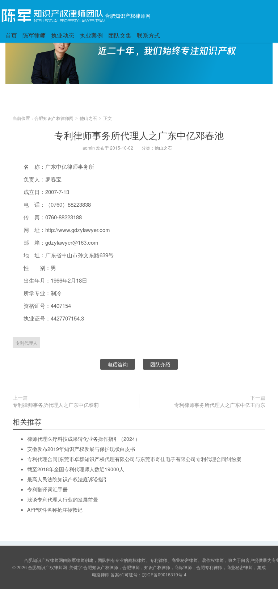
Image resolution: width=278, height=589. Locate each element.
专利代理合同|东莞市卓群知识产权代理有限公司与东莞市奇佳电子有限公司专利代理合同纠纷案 (134, 459)
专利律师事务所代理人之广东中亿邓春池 (139, 135)
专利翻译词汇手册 (47, 489)
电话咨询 (118, 364)
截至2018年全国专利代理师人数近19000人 (75, 469)
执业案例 (91, 35)
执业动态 (62, 35)
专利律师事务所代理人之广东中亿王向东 (219, 404)
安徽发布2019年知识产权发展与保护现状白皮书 (81, 448)
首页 (11, 35)
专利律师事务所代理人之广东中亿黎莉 (56, 404)
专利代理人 (26, 343)
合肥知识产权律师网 (128, 15)
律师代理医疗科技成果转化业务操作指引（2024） (83, 438)
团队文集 (119, 35)
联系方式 (148, 35)
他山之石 (88, 118)
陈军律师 (34, 35)
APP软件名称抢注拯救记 (55, 509)
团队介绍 (160, 364)
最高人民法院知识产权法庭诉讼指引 (67, 479)
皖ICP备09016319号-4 (164, 574)
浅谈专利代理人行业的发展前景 (62, 499)
